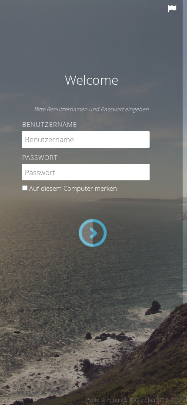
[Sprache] (172, 8)
